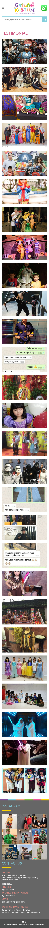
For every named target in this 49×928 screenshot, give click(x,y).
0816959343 (9, 895)
